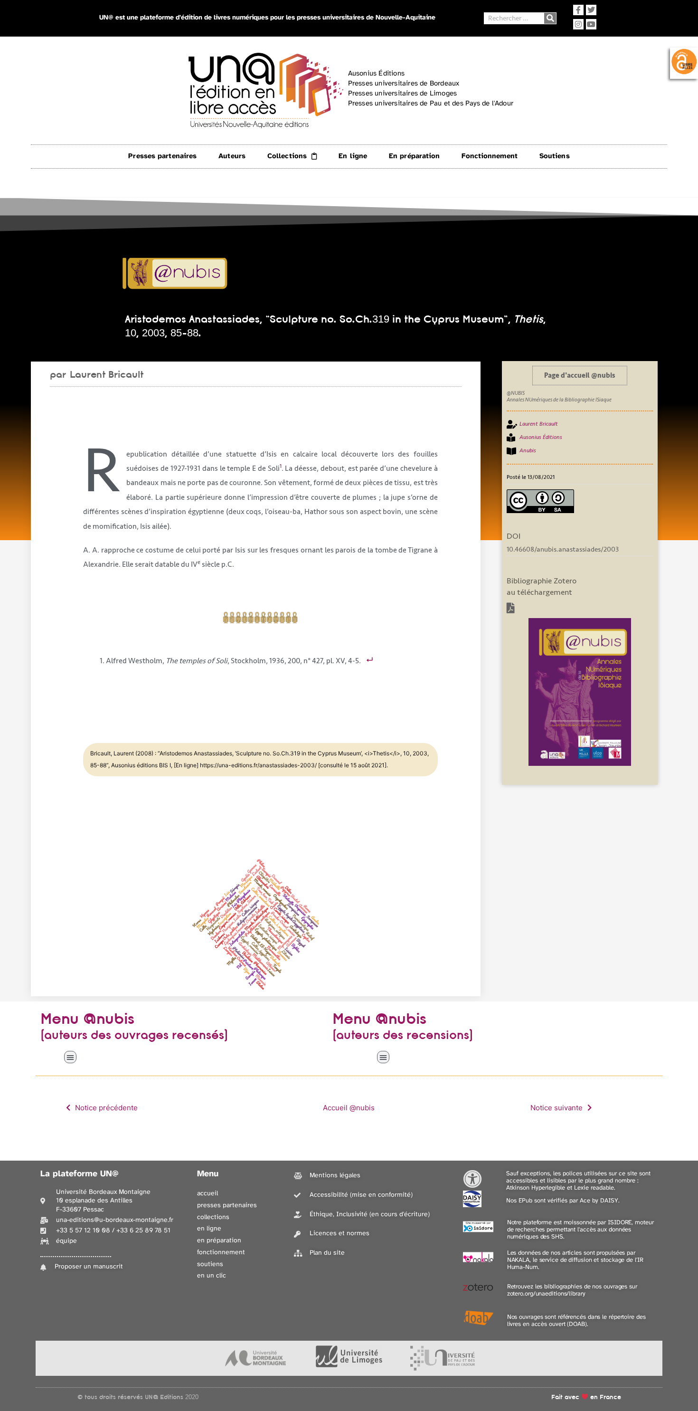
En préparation (414, 156)
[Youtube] (591, 24)
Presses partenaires (162, 156)
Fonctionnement (489, 156)
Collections (287, 156)
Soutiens (554, 156)
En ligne (353, 156)
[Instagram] (578, 24)
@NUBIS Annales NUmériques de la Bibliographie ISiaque (559, 396)
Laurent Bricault (106, 374)
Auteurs (231, 156)
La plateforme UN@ (79, 1174)
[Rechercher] (550, 18)
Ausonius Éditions (540, 437)
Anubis (527, 450)
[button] (70, 1057)
